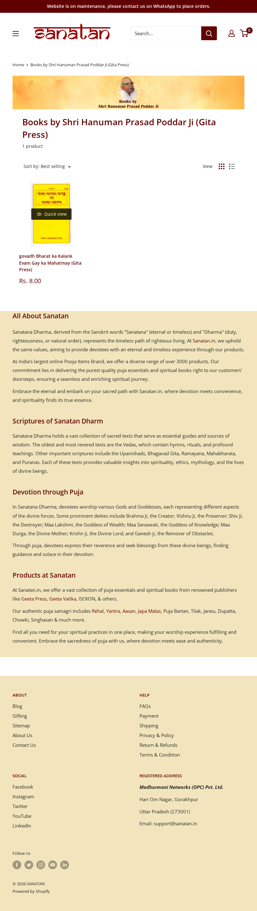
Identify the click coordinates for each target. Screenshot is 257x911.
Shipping (148, 725)
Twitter (20, 806)
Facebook (23, 787)
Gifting (20, 716)
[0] (244, 33)
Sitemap (21, 725)
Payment (149, 716)
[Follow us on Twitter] (28, 864)
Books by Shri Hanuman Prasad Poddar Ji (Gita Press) (79, 64)
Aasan (129, 611)
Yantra (113, 611)
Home (18, 64)
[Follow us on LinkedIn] (64, 864)
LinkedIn (22, 825)
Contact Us (24, 745)
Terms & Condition (159, 755)
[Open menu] (16, 33)
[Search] (209, 33)
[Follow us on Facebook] (17, 864)
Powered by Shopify (31, 891)
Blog (17, 706)
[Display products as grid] (221, 166)
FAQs (145, 706)
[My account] (231, 33)
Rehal (98, 611)
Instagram (23, 796)
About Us (22, 735)
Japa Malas (149, 611)
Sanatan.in (204, 340)
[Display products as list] (232, 166)
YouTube (22, 816)
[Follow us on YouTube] (52, 864)
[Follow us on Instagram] (40, 864)
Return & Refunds (158, 745)
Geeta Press (34, 599)
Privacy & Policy (156, 735)
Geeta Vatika (62, 599)
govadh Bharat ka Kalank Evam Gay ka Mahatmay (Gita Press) (50, 262)
